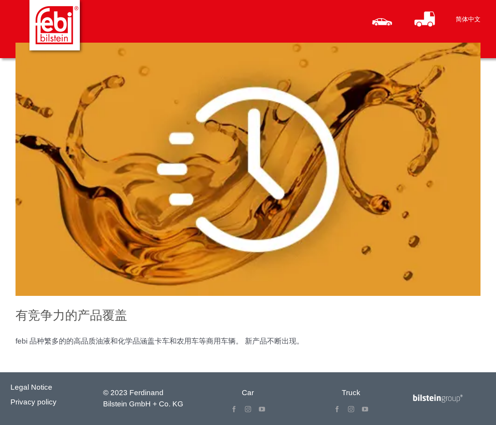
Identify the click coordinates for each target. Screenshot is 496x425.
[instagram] (248, 409)
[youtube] (262, 409)
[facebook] (234, 409)
